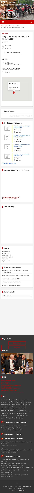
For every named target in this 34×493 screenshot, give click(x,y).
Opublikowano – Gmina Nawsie (15, 422)
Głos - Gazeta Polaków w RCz (9, 390)
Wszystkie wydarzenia (9, 163)
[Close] (18, 83)
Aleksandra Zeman (14, 400)
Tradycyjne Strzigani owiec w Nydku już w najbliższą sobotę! (16, 450)
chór (8, 402)
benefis (27, 400)
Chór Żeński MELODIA (7, 387)
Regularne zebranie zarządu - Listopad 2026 (22, 145)
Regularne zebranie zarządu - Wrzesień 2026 (22, 126)
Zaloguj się (17, 347)
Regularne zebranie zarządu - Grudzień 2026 (22, 154)
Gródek (13, 404)
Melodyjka (24, 408)
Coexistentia (28, 402)
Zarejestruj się (17, 343)
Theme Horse (20, 488)
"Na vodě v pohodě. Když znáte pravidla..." (12, 430)
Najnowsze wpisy (6, 257)
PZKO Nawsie (8, 2)
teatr (6, 413)
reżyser (17, 411)
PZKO (12, 410)
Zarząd (26, 415)
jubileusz (7, 406)
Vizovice (20, 413)
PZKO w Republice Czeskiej (8, 380)
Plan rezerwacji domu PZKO (9, 198)
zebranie (3, 418)
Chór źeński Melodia (18, 402)
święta (21, 418)
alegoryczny (6, 400)
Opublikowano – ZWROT (12, 456)
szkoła (29, 411)
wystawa (12, 415)
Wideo (4, 259)
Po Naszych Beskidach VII (13, 278)
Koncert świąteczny (9, 111)
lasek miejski (14, 408)
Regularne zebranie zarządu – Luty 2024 (19, 116)
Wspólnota (25, 413)
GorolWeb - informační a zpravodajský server (13, 392)
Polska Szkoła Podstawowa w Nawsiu (11, 385)
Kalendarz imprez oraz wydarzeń (10, 197)
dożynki (3, 404)
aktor (2, 400)
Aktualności (5, 251)
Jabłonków (19, 404)
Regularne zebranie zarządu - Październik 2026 (22, 136)
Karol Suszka (20, 406)
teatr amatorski (13, 413)
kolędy (26, 406)
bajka (22, 400)
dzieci (6, 404)
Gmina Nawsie (5, 382)
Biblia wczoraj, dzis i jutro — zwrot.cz (12, 270)
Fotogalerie (5, 255)
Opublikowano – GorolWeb (13, 439)
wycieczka (5, 415)
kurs (8, 408)
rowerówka (23, 411)
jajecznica (26, 404)
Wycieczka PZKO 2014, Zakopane (20, 275)
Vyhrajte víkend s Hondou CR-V (9, 445)
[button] (14, 92)
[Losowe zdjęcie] (17, 353)
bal (25, 400)
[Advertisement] (17, 226)
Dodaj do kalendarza (13, 52)
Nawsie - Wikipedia (6, 383)
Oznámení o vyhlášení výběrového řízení (11, 428)
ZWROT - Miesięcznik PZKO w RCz (10, 388)
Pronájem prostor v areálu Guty (9, 452)
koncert (3, 408)
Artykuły (4, 253)
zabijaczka (20, 415)
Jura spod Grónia (13, 406)
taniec (2, 413)
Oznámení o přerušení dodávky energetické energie (14, 425)
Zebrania (5, 33)
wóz (16, 415)
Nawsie (5, 410)
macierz (19, 408)
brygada (3, 402)
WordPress (21, 490)
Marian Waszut (6, 275)
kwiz (10, 408)
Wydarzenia (11, 89)
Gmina (9, 404)
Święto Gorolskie (12, 418)
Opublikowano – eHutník (12, 434)
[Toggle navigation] (3, 22)
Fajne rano (4, 448)
